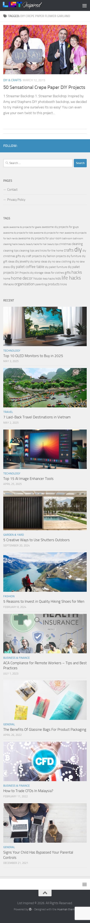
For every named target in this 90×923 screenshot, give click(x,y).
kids (58, 278)
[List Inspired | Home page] (29, 5)
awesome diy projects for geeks (25, 227)
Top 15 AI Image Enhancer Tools (28, 478)
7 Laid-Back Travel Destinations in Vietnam (37, 417)
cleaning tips (11, 250)
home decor (22, 278)
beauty (21, 244)
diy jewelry (22, 261)
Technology (11, 350)
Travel (8, 412)
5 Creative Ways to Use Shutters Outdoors (36, 540)
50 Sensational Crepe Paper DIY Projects (44, 87)
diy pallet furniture (56, 267)
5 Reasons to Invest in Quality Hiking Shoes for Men (43, 601)
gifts (68, 273)
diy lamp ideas (38, 261)
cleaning (77, 244)
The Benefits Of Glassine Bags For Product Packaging (44, 729)
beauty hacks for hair (36, 244)
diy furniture (74, 256)
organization (24, 284)
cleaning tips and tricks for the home (41, 250)
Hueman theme (66, 909)
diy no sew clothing (59, 261)
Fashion (9, 596)
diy (78, 249)
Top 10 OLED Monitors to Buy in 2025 (33, 356)
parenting (41, 284)
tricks (63, 284)
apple (6, 227)
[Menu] (84, 5)
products (54, 284)
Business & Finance (16, 657)
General (9, 724)
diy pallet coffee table (27, 267)
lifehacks (8, 284)
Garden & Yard (13, 534)
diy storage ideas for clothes (47, 272)
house (37, 278)
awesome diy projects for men (49, 232)
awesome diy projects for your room (40, 238)
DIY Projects (22, 272)
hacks (76, 272)
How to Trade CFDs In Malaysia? (28, 791)
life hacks (71, 278)
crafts (69, 250)
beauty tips (53, 244)
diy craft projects (32, 256)
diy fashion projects (54, 256)
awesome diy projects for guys (60, 227)
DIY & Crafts (12, 80)
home (6, 278)
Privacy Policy (16, 200)
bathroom (67, 238)
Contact (12, 190)
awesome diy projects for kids (18, 232)
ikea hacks (49, 278)
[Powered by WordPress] (30, 909)
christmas (65, 244)
